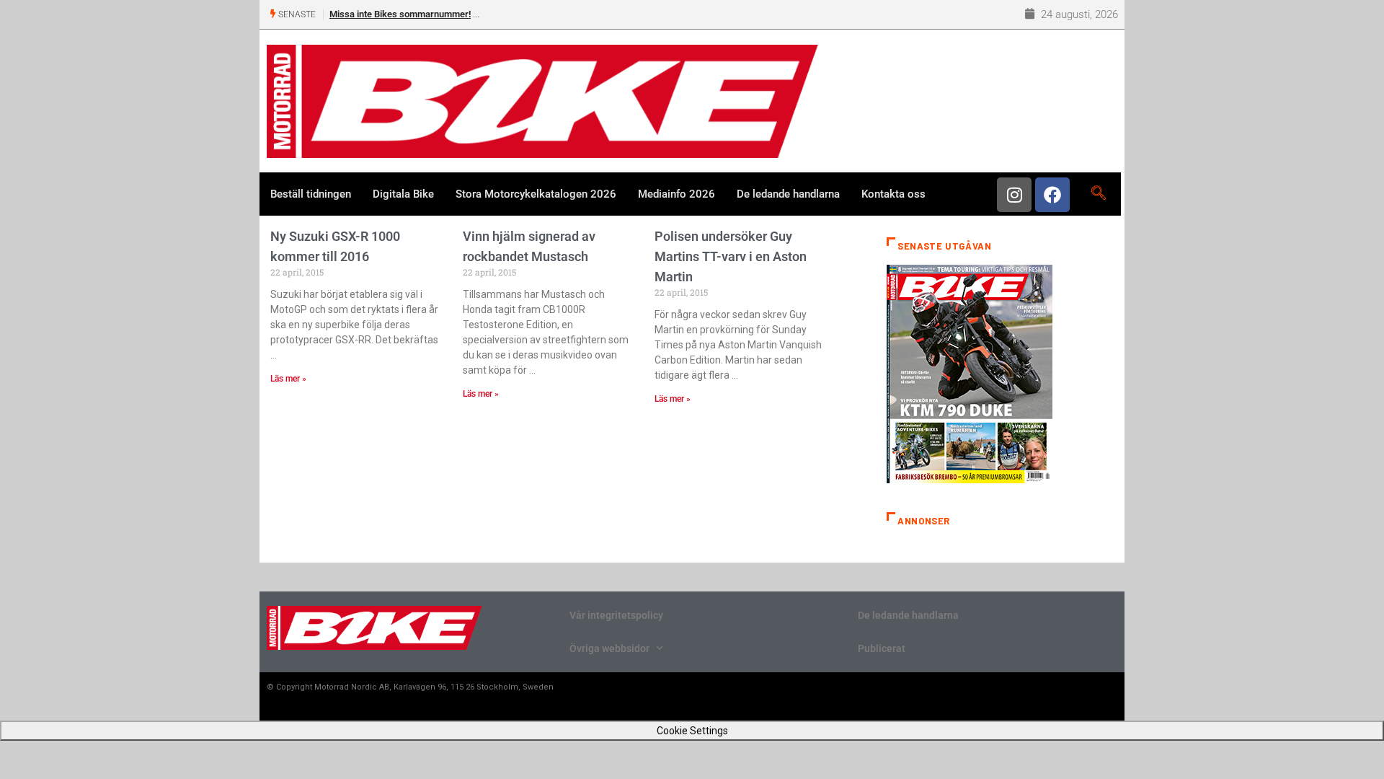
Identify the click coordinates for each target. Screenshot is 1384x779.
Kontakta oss (893, 194)
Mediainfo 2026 (676, 194)
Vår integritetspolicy (616, 615)
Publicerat (881, 648)
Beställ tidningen (310, 194)
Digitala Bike (403, 194)
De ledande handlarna (788, 194)
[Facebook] (1052, 194)
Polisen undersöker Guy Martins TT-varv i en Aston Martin (731, 256)
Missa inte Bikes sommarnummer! (400, 14)
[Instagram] (1014, 194)
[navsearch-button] (1098, 194)
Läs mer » (288, 379)
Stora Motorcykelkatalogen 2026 (536, 194)
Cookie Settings (692, 730)
